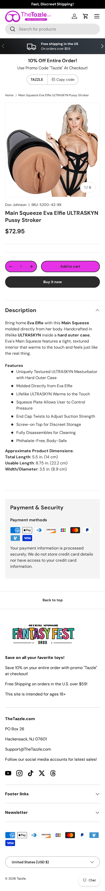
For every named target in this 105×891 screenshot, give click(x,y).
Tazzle (21, 879)
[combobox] (52, 29)
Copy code (65, 79)
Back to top (53, 600)
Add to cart (70, 266)
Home (9, 95)
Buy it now (52, 282)
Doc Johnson (16, 204)
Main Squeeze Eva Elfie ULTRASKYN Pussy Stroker (53, 95)
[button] (85, 16)
